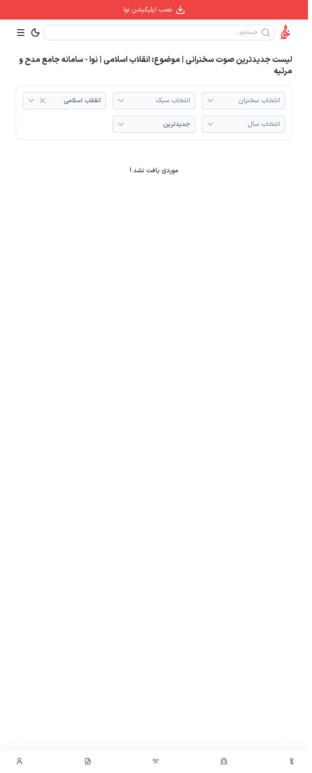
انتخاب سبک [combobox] (173, 100)
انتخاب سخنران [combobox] (259, 100)
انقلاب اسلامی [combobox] (82, 100)
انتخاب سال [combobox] (264, 124)
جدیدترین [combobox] (176, 124)
